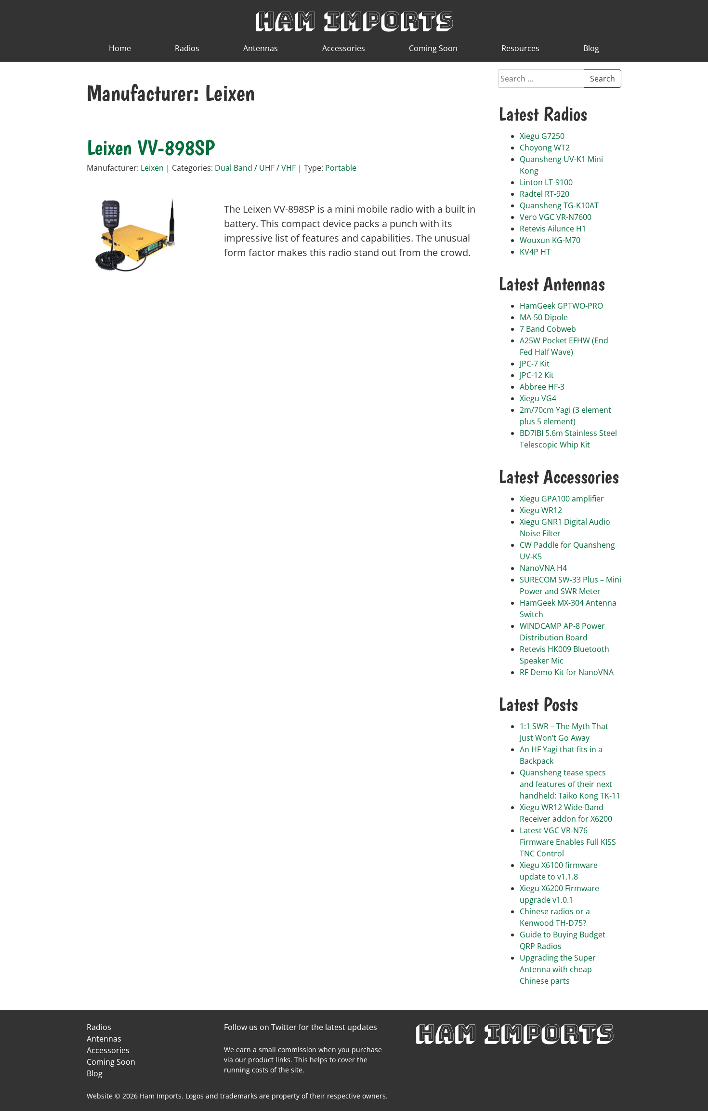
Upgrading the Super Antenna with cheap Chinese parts (558, 969)
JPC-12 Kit (537, 375)
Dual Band (233, 168)
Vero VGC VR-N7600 (555, 217)
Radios (187, 48)
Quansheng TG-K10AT (559, 205)
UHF (267, 168)
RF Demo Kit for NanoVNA (567, 672)
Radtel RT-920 (544, 194)
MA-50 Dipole (544, 317)
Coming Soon (433, 48)
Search (602, 78)
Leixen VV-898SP (150, 147)
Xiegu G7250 (542, 136)
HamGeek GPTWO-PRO (561, 305)
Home (120, 48)
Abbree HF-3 (542, 386)
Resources (520, 48)
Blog (591, 48)
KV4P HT (535, 251)
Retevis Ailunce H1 (553, 228)
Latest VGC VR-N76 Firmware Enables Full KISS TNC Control (568, 842)
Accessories (343, 48)
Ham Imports (354, 20)
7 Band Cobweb (548, 329)
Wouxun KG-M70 (550, 240)
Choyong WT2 (545, 147)
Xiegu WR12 (541, 510)
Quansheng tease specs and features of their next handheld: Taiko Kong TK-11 (570, 784)
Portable (340, 168)
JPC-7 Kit (535, 363)
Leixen (152, 168)
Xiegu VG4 (538, 398)
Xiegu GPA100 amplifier (562, 498)
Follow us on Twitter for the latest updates (300, 1027)
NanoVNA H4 (543, 568)
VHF (288, 168)
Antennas (260, 48)
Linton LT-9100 (546, 182)
